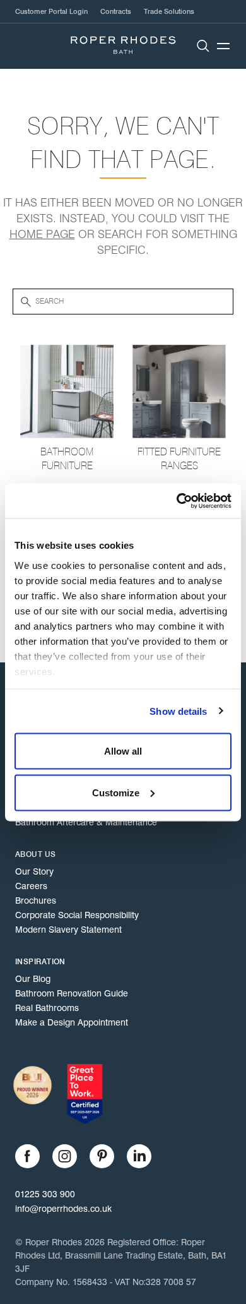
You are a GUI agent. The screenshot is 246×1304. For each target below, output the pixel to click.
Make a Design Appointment (71, 1022)
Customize (115, 792)
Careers (31, 886)
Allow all (123, 751)
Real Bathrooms (47, 1008)
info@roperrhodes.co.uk (63, 1209)
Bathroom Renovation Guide (71, 993)
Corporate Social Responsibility (77, 915)
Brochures (35, 900)
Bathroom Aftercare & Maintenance (86, 822)
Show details (178, 710)
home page (42, 234)
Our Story (34, 871)
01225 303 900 (45, 1194)
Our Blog (32, 979)
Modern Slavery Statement (68, 929)
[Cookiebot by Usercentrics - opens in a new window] (176, 501)
